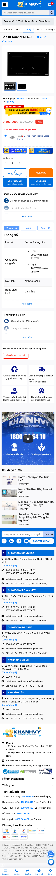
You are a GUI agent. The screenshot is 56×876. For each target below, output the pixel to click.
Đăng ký (49, 534)
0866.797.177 (23, 813)
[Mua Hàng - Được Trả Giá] (28, 110)
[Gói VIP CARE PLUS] (15, 151)
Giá (18, 29)
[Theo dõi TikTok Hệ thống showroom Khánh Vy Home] (18, 540)
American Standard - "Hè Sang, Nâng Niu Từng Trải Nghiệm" (34, 517)
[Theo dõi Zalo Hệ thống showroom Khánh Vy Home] (11, 540)
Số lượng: (8, 158)
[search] (51, 12)
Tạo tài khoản (41, 541)
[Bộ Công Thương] (10, 772)
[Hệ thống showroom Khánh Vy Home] (29, 5)
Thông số (29, 29)
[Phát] (28, 439)
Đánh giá (50, 29)
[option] (28, 64)
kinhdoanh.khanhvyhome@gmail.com (31, 765)
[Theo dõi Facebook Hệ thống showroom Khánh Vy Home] (4, 540)
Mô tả (39, 29)
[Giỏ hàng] (49, 4)
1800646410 (28, 760)
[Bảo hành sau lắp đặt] (41, 151)
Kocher (20, 98)
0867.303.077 (22, 819)
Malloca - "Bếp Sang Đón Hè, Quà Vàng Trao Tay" (36, 503)
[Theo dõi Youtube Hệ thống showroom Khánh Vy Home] (26, 540)
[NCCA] (45, 772)
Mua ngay (41, 172)
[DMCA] (28, 772)
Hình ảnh (7, 29)
